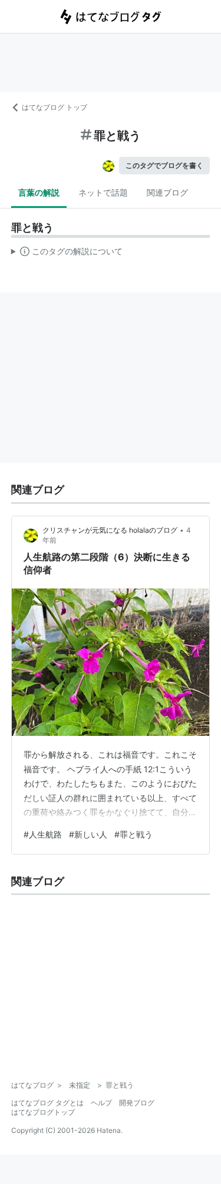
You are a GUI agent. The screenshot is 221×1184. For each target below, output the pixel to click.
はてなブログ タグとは (47, 1102)
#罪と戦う (133, 834)
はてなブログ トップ (54, 107)
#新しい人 (88, 834)
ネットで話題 (103, 192)
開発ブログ (136, 1102)
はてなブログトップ (43, 1112)
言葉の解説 (39, 192)
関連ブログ (167, 192)
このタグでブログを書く (164, 165)
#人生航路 (43, 834)
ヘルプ (101, 1102)
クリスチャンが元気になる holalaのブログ (109, 530)
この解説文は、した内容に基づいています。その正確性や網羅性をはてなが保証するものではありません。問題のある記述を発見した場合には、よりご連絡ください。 (67, 253)
